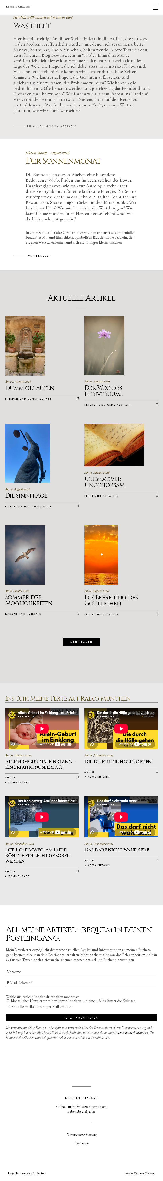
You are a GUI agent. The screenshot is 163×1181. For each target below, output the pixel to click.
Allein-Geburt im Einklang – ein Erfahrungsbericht (40, 764)
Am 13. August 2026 (97, 472)
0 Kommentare (17, 782)
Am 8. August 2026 (17, 591)
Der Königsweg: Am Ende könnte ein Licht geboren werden (37, 855)
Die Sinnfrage (26, 496)
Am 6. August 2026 (96, 591)
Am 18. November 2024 (99, 755)
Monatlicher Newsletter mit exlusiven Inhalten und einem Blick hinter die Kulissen (73, 1001)
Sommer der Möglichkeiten (28, 600)
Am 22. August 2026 (18, 381)
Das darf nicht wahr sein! (116, 850)
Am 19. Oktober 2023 (18, 755)
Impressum (81, 1143)
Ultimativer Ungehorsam (104, 482)
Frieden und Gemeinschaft (28, 398)
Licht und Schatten (101, 495)
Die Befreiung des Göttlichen (111, 601)
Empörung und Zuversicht (28, 506)
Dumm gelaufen (29, 388)
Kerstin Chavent (144, 1173)
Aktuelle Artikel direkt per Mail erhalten (41, 1006)
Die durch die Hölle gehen (118, 762)
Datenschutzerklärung (129, 1032)
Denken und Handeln (23, 614)
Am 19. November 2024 (19, 843)
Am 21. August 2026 (97, 381)
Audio (10, 777)
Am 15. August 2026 (17, 489)
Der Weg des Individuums (103, 391)
